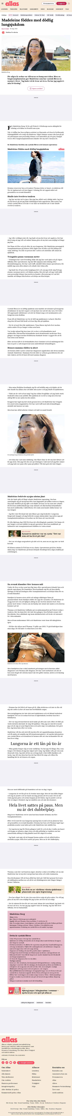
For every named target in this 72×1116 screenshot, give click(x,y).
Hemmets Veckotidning (61, 1086)
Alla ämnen (6, 1074)
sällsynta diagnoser (27, 1003)
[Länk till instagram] (6, 1062)
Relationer (23, 9)
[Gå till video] (61, 149)
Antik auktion (57, 1093)
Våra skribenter (8, 1077)
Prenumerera (48, 3)
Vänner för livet (40, 15)
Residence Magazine (59, 1103)
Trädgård (13, 9)
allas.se (62, 1112)
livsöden (48, 1003)
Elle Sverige (9, 1103)
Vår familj (50, 15)
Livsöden (4, 9)
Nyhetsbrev (6, 1071)
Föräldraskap (60, 15)
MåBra (37, 1103)
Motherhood (49, 1103)
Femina (32, 1103)
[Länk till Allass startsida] (22, 3)
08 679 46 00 (57, 1114)
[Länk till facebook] (3, 1062)
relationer (5, 29)
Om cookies (6, 1080)
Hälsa (34, 1074)
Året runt (56, 1089)
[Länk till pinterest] (14, 1062)
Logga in (61, 3)
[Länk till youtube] (10, 1062)
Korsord (13, 15)
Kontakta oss (57, 1071)
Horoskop (59, 9)
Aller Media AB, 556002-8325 (27, 1114)
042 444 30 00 (29, 1112)
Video (43, 9)
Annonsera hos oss (59, 1074)
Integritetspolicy (8, 1086)
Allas (54, 1080)
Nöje (34, 1086)
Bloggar (50, 9)
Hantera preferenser (10, 1083)
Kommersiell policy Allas (11, 1093)
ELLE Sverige (15, 1109)
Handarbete (34, 9)
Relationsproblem (26, 15)
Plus (67, 9)
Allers (54, 1083)
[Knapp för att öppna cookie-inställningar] (68, 3)
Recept (42, 1103)
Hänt (15, 1103)
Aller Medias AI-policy (10, 1089)
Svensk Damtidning (23, 1103)
